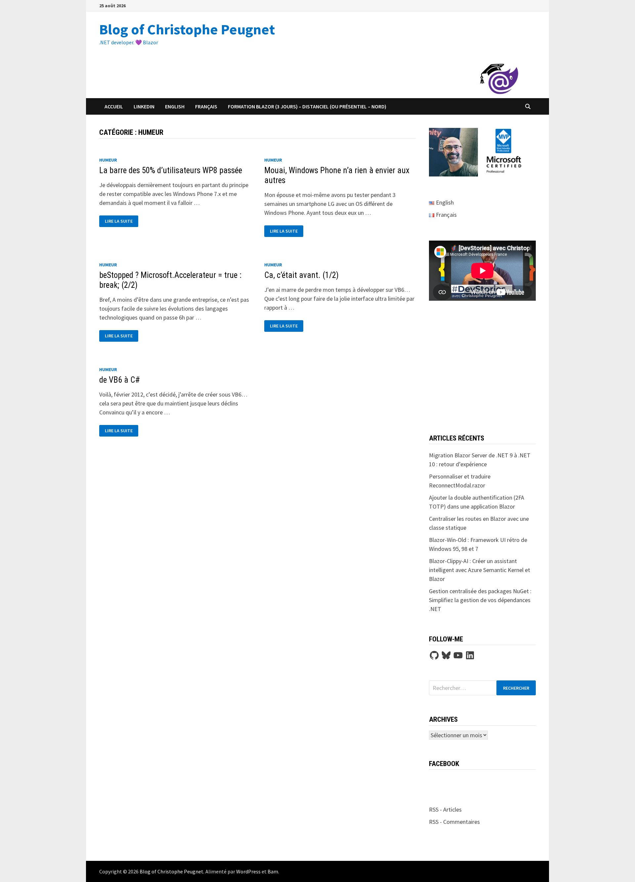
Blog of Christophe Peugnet (187, 29)
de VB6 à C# (119, 380)
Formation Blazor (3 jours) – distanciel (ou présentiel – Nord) (307, 106)
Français (206, 106)
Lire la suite (121, 221)
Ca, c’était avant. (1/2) (301, 275)
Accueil (114, 106)
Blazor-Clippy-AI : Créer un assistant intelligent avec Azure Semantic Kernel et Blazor (479, 570)
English (175, 106)
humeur (108, 160)
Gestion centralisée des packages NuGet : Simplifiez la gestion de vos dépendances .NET (480, 600)
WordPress (248, 871)
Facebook (444, 764)
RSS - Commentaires (454, 821)
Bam (273, 871)
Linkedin (144, 106)
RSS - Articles (445, 809)
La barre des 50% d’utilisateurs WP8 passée (170, 170)
